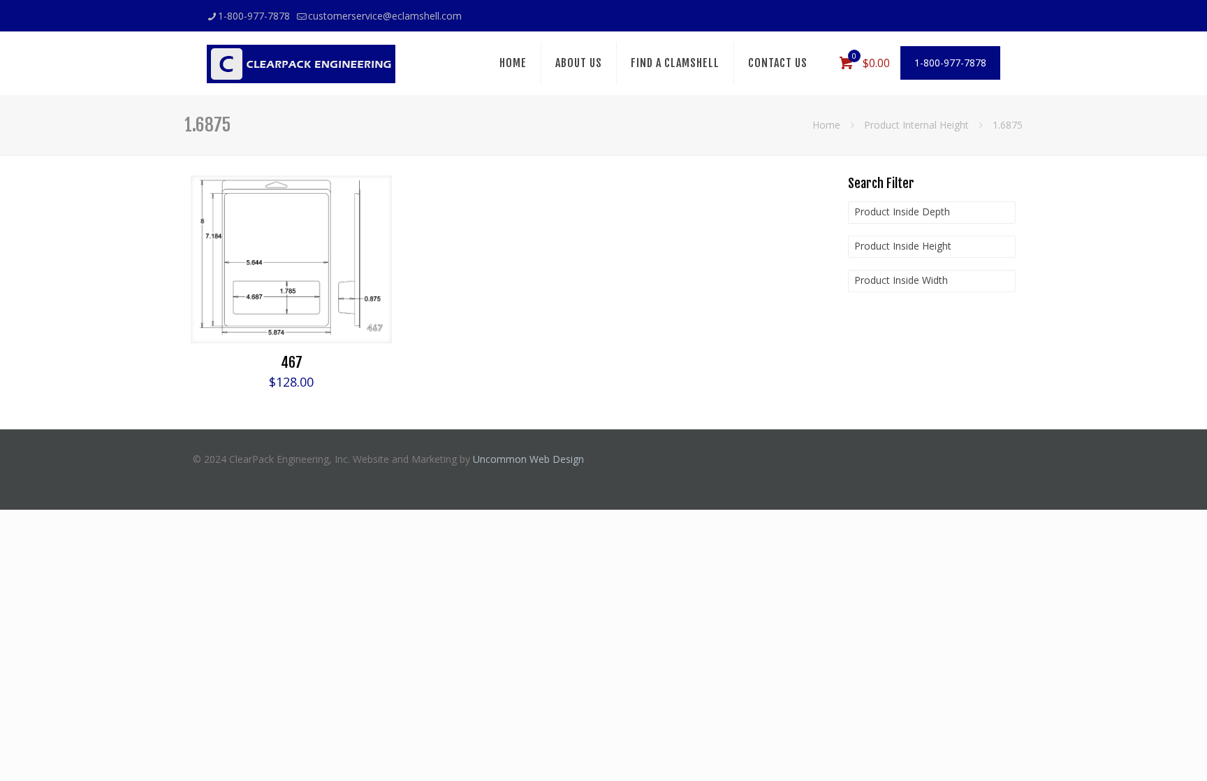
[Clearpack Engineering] (301, 62)
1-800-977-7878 (254, 15)
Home (826, 124)
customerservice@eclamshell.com (385, 15)
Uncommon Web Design (528, 459)
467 (291, 362)
